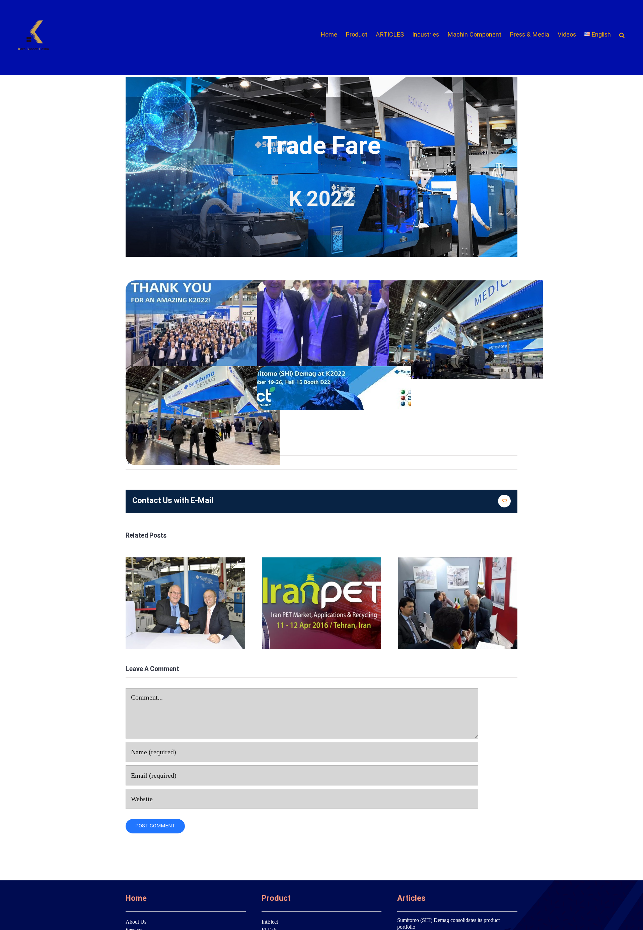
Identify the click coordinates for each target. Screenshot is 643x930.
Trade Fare (457, 603)
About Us (136, 922)
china (185, 603)
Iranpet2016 (321, 603)
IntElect (270, 922)
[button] (622, 35)
